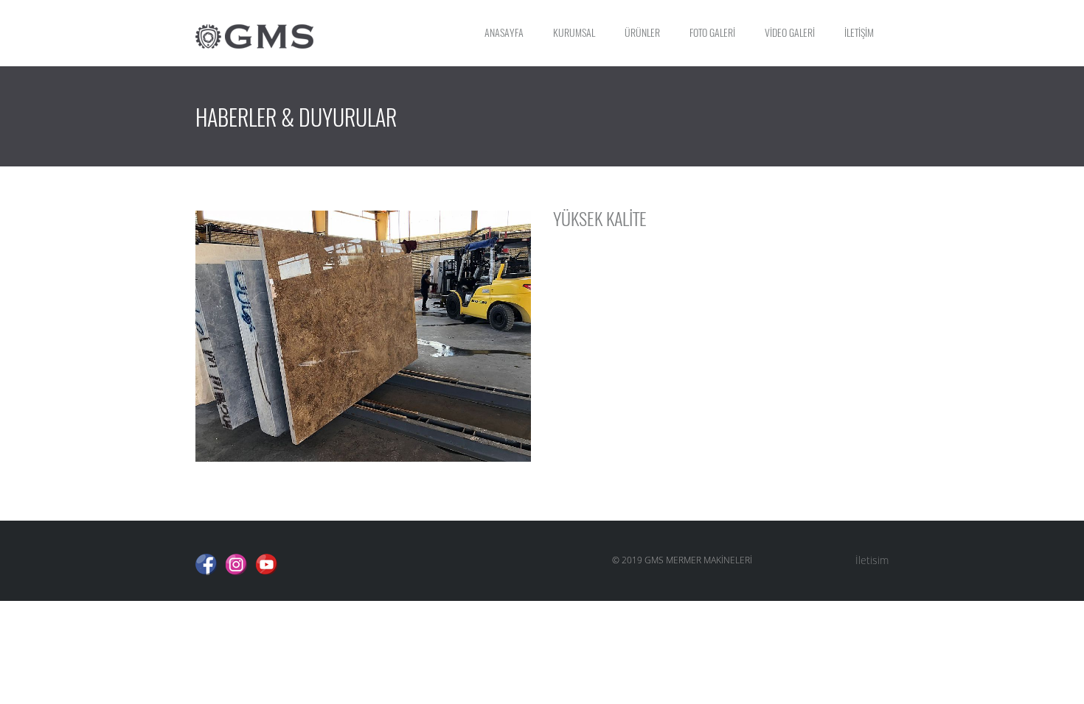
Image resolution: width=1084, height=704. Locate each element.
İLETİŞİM (859, 33)
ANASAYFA (504, 33)
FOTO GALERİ (712, 33)
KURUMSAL (574, 33)
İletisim (872, 560)
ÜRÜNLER (642, 33)
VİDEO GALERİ (790, 33)
